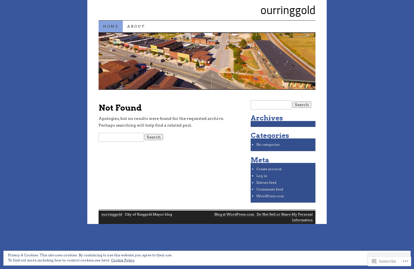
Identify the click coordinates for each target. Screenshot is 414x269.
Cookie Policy (123, 260)
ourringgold (288, 10)
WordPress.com (270, 196)
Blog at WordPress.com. (234, 214)
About (136, 26)
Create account (269, 169)
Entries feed (266, 182)
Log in (261, 176)
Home (110, 26)
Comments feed (269, 189)
